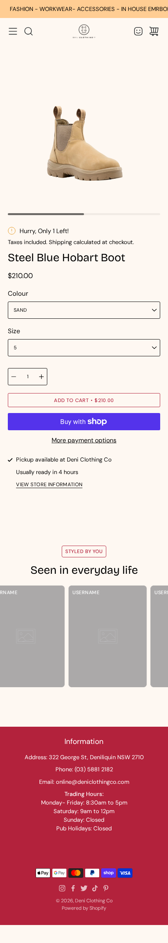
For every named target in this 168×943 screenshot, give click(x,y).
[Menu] (13, 31)
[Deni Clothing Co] (84, 31)
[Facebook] (73, 888)
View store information (49, 485)
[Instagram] (62, 888)
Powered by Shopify (84, 908)
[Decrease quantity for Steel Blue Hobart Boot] (14, 376)
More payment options (84, 440)
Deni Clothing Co (94, 901)
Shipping (60, 242)
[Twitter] (84, 888)
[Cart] (154, 31)
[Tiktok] (94, 888)
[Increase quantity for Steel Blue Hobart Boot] (41, 376)
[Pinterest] (105, 888)
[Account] (138, 31)
